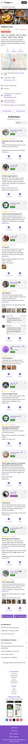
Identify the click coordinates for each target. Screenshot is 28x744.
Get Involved (14, 682)
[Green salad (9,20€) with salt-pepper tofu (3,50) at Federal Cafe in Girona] (19, 310)
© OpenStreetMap (16, 68)
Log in (24, 2)
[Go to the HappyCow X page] (14, 720)
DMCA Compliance (14, 733)
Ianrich (12, 492)
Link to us (14, 691)
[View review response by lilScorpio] (3, 326)
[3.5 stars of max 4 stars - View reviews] (4, 29)
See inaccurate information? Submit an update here (12, 647)
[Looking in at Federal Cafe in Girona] (14, 601)
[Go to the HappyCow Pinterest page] (17, 720)
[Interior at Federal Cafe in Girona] (4, 601)
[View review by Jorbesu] (5, 167)
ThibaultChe (14, 203)
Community (14, 672)
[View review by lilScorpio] (5, 284)
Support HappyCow (14, 736)
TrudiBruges (7, 95)
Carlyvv (12, 236)
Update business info (10, 97)
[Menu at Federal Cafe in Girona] (9, 310)
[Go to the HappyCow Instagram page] (21, 720)
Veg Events (14, 677)
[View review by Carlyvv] (5, 238)
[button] (14, 60)
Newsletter (14, 681)
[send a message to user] (21, 130)
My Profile (14, 674)
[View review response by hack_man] (3, 316)
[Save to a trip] (22, 11)
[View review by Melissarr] (5, 385)
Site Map (14, 693)
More (2, 45)
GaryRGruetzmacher (15, 452)
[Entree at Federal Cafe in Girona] (4, 310)
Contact (14, 690)
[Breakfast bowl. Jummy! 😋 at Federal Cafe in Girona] (4, 266)
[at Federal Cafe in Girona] (4, 367)
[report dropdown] (25, 130)
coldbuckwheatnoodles (16, 346)
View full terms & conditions (9, 657)
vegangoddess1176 (15, 528)
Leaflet (4, 68)
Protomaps (8, 68)
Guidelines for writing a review (9, 631)
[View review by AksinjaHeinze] (5, 418)
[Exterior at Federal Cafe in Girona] (19, 601)
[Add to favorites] (26, 11)
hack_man (18, 119)
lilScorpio (13, 282)
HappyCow (12, 105)
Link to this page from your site (10, 651)
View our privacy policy (7, 634)
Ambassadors (14, 675)
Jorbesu (12, 165)
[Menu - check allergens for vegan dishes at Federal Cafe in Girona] (14, 310)
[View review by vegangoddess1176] (5, 530)
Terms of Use (14, 730)
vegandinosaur (15, 130)
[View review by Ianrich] (5, 494)
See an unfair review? (7, 654)
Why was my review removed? (10, 627)
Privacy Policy (14, 727)
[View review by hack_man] (5, 573)
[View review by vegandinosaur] (5, 132)
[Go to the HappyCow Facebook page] (7, 720)
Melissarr (13, 383)
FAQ (14, 688)
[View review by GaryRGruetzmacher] (5, 454)
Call (7, 51)
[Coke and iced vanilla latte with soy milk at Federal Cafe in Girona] (24, 310)
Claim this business (9, 102)
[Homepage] (8, 2)
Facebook (20, 51)
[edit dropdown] (24, 318)
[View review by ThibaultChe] (5, 205)
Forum (14, 679)
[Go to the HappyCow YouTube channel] (10, 720)
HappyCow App (14, 697)
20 (4, 11)
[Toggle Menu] (1, 2)
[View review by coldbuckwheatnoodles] (5, 349)
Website (14, 51)
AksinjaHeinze (14, 416)
